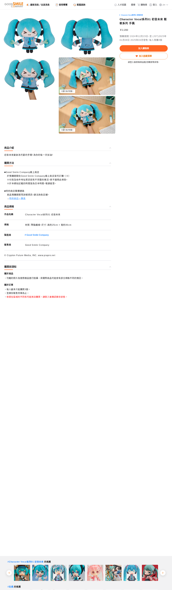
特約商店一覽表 (17, 198)
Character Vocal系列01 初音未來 (132, 15)
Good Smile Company (37, 235)
